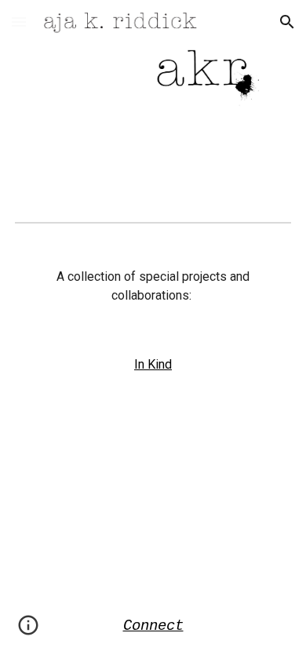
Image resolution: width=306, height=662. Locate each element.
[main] (153, 286)
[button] (19, 21)
